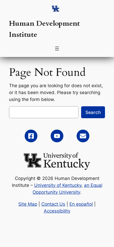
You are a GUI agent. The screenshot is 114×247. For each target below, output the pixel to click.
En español (81, 204)
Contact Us (53, 204)
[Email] (83, 136)
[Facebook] (31, 136)
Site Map (27, 204)
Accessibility (57, 211)
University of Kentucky (57, 185)
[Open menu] (57, 48)
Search (93, 112)
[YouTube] (57, 136)
